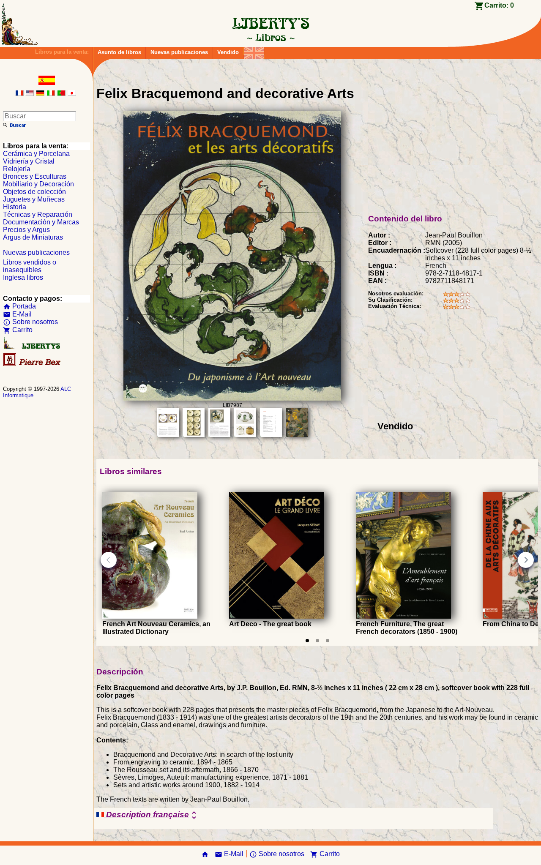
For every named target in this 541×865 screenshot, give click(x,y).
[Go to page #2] (317, 641)
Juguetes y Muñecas (34, 199)
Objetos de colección (34, 191)
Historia (14, 206)
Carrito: (499, 5)
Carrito (18, 329)
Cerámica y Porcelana (36, 153)
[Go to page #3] (327, 641)
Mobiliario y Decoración (38, 184)
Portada (19, 306)
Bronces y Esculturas (34, 176)
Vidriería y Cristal (29, 161)
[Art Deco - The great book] (276, 616)
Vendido (228, 52)
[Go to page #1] (307, 641)
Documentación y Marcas (41, 222)
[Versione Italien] (50, 93)
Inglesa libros (23, 277)
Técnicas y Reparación (37, 214)
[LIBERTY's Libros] (270, 37)
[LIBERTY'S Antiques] (32, 347)
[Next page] (526, 560)
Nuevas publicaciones (179, 52)
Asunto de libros (119, 52)
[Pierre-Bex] (32, 364)
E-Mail (17, 314)
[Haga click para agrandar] (232, 398)
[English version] (29, 93)
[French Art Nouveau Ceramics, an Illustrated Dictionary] (149, 616)
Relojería (16, 168)
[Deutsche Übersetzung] (40, 93)
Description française (151, 815)
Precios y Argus (26, 229)
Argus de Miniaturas (33, 237)
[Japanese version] (72, 93)
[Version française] (19, 93)
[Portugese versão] (61, 93)
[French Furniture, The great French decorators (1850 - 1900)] (403, 616)
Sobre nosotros (30, 321)
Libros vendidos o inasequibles (29, 266)
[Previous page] (109, 560)
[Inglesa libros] (254, 51)
